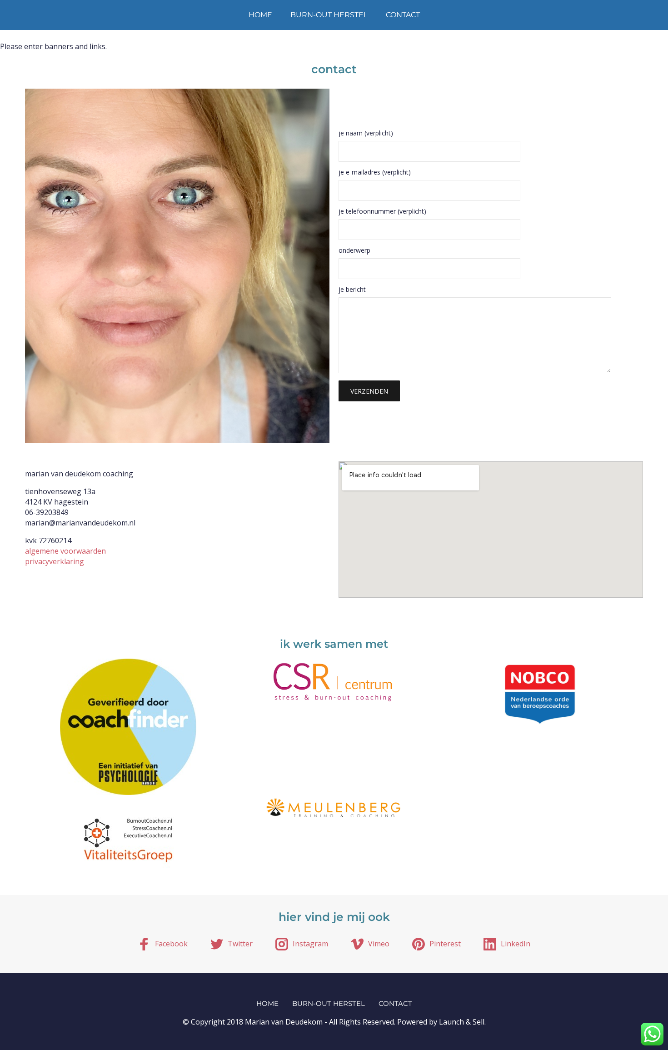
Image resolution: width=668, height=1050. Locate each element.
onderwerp (354, 251)
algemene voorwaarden (65, 551)
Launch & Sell (461, 1022)
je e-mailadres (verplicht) (375, 172)
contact (403, 14)
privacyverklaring (54, 561)
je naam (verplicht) (366, 133)
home (260, 14)
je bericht (352, 290)
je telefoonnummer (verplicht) (382, 211)
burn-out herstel (329, 14)
